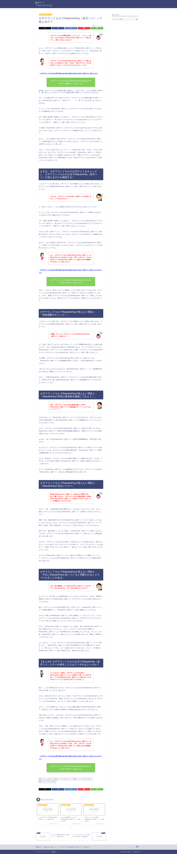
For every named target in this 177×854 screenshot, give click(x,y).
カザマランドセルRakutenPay (46, 779)
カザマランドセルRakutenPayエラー (64, 779)
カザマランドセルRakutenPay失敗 (47, 781)
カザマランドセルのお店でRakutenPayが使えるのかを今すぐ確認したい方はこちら (71, 82)
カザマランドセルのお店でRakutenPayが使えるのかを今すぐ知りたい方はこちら (69, 73)
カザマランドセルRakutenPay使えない (83, 779)
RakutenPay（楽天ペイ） (45, 14)
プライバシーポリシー (42, 851)
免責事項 (53, 851)
